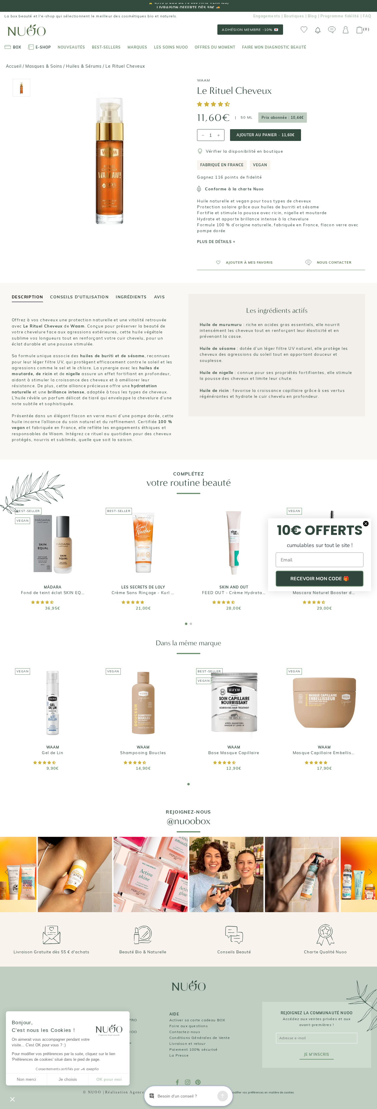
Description (27, 297)
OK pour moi (109, 1079)
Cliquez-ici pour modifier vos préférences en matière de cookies (251, 1092)
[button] (214, 104)
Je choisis (68, 1079)
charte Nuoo (251, 189)
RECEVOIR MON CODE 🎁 (319, 578)
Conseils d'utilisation (79, 297)
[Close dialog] (366, 523)
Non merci (26, 1079)
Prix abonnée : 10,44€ (283, 117)
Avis (159, 297)
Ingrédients (131, 297)
